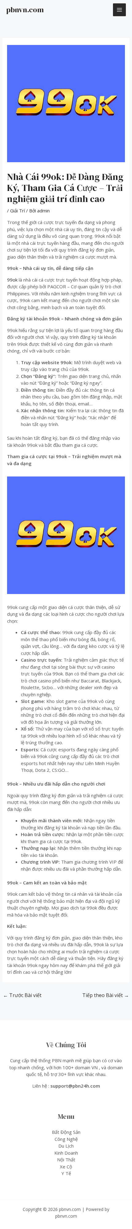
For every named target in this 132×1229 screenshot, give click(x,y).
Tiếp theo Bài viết (105, 995)
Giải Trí (17, 210)
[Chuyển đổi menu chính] (119, 10)
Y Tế (66, 1173)
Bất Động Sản (66, 1132)
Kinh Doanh (66, 1153)
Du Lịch (66, 1146)
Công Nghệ (66, 1139)
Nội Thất (66, 1159)
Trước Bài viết (22, 995)
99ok (12, 280)
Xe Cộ (66, 1167)
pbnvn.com (25, 10)
